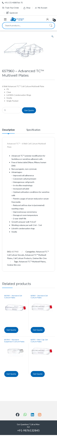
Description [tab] (8, 129)
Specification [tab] (33, 129)
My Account (42, 8)
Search (51, 25)
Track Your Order (12, 8)
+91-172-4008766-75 (14, 3)
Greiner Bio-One (40, 258)
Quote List (13, 13)
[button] (52, 36)
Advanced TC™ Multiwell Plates (32, 261)
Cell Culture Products (22, 258)
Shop (28, 8)
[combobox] (24, 25)
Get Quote (29, 110)
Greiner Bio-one (14, 265)
